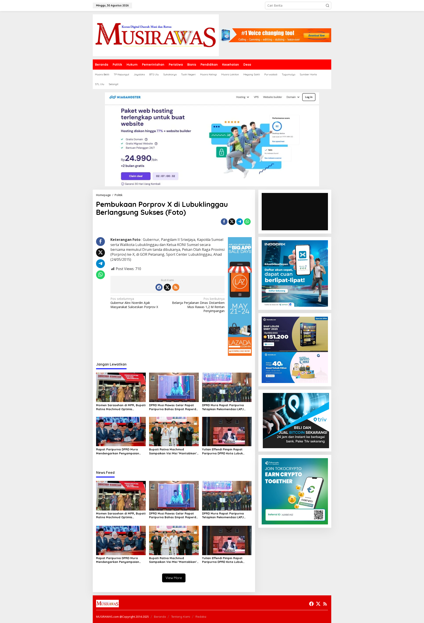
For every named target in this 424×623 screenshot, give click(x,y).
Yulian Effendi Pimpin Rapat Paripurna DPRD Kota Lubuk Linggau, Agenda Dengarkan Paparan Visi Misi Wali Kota (223, 451)
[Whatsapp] (247, 221)
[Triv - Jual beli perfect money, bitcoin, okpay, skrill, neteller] (296, 420)
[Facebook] (159, 287)
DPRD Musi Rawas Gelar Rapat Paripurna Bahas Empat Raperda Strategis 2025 (173, 407)
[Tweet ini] (232, 221)
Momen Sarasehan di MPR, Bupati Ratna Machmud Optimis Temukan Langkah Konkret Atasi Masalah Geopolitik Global (121, 407)
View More (174, 578)
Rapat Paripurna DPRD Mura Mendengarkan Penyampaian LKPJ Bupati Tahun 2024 (117, 451)
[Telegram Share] (239, 221)
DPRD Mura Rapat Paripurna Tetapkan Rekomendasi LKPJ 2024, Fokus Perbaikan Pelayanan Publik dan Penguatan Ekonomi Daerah (226, 407)
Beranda (160, 616)
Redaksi (200, 616)
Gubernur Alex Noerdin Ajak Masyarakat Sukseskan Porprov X (134, 303)
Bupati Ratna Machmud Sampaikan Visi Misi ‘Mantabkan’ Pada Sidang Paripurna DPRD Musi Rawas (173, 451)
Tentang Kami (180, 616)
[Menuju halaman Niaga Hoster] (212, 139)
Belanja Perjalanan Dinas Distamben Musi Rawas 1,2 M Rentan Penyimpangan (198, 305)
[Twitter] (167, 287)
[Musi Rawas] (156, 35)
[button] (327, 5)
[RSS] (175, 287)
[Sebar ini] (224, 221)
